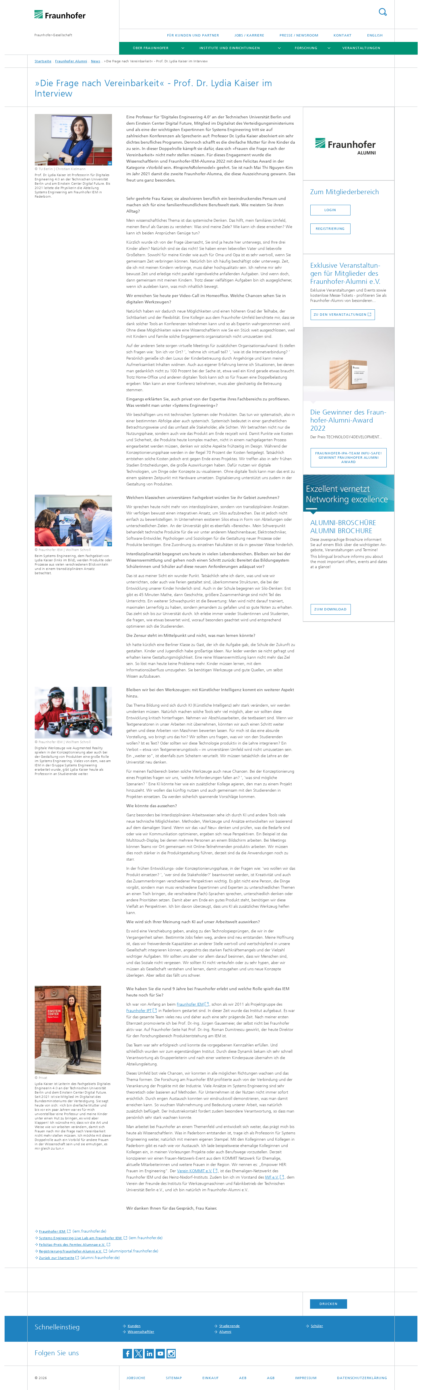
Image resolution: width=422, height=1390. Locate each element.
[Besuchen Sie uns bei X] (138, 1353)
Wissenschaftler (141, 1332)
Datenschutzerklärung (362, 1378)
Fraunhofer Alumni (71, 61)
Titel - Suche (382, 12)
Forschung (306, 48)
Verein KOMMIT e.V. (194, 1171)
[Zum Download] (348, 494)
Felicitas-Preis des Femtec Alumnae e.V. (72, 1245)
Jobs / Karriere (250, 35)
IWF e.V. (272, 1177)
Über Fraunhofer (151, 48)
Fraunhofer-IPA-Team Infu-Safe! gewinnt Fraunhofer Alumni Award (348, 457)
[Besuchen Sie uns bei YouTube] (160, 1353)
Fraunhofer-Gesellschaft (53, 35)
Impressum (306, 1378)
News (95, 61)
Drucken (328, 1304)
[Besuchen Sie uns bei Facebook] (127, 1353)
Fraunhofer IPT (139, 1010)
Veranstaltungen (361, 48)
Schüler (317, 1326)
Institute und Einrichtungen (230, 48)
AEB (243, 1378)
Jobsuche (136, 1378)
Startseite (43, 61)
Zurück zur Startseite (56, 1258)
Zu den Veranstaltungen (340, 315)
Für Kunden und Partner (193, 35)
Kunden (134, 1326)
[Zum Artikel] (348, 366)
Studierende (229, 1326)
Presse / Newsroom (299, 35)
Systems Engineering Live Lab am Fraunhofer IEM (81, 1238)
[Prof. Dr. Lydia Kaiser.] (73, 139)
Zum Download (330, 609)
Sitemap (174, 1378)
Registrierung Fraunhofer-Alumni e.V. (70, 1251)
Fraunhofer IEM (190, 1004)
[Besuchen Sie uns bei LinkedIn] (149, 1353)
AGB (271, 1378)
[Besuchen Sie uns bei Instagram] (171, 1353)
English (375, 35)
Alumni (225, 1332)
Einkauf (210, 1378)
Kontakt (343, 35)
